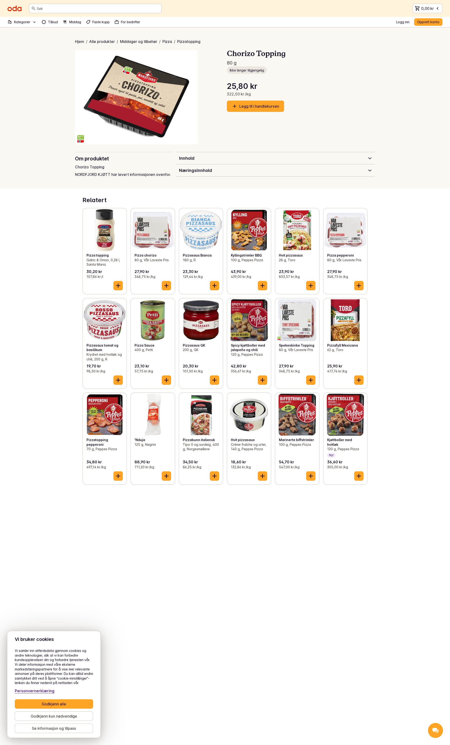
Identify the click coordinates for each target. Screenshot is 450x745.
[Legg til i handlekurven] (118, 285)
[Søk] (33, 8)
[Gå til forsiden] (15, 8)
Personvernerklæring (34, 690)
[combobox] (98, 8)
